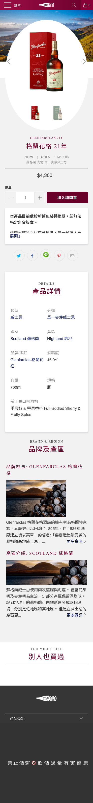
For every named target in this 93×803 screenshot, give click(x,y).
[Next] (83, 61)
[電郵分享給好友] (72, 255)
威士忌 (16, 317)
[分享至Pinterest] (59, 255)
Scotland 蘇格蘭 (24, 338)
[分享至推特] (19, 255)
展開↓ (15, 236)
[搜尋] (75, 5)
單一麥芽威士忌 (61, 317)
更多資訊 (74, 541)
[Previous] (10, 61)
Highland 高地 (59, 338)
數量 (8, 187)
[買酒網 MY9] (46, 5)
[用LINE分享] (45, 254)
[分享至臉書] (32, 255)
